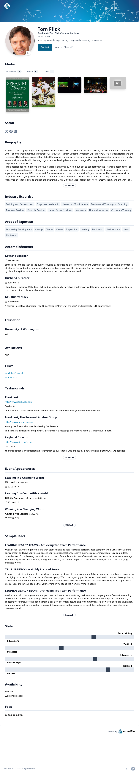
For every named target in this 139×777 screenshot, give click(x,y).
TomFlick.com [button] (12, 377)
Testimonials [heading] (15, 388)
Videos (48, 71)
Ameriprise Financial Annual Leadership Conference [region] (31, 426)
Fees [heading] (8, 706)
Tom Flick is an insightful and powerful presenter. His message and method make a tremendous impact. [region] (58, 430)
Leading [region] (85, 229)
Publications (13, 71)
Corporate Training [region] (121, 210)
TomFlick (49, 29)
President (58, 33)
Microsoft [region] (10, 446)
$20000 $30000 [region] (14, 714)
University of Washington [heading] (22, 329)
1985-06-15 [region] (13, 282)
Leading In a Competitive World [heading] (26, 493)
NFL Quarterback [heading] (16, 297)
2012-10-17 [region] (13, 486)
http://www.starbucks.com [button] (18, 401)
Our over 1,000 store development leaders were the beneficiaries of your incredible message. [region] (53, 410)
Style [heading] (8, 626)
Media (10, 64)
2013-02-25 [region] (13, 518)
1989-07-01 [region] (13, 260)
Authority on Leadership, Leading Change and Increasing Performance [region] (70, 40)
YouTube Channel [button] (14, 373)
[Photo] (44, 92)
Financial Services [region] (36, 210)
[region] (70, 36)
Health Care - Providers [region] (60, 210)
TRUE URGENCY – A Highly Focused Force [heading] (32, 569)
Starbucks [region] (10, 406)
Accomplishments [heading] (19, 247)
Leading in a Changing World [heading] (24, 477)
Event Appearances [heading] (20, 468)
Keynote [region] (9, 691)
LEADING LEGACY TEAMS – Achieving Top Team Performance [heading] (45, 590)
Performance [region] (113, 229)
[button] (6, 131)
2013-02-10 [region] (13, 502)
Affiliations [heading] (13, 348)
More (57, 47)
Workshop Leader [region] (14, 695)
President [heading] (11, 397)
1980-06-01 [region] (13, 301)
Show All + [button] (69, 185)
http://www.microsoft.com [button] (18, 442)
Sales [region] (126, 229)
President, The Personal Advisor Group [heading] (31, 417)
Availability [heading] (13, 684)
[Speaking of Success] (17, 94)
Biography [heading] (13, 142)
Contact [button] (45, 47)
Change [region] (39, 229)
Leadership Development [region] (19, 229)
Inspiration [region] (72, 229)
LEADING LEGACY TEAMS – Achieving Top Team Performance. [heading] (46, 545)
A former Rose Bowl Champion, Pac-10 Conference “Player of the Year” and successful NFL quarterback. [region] (58, 305)
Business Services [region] (15, 210)
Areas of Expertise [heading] (19, 221)
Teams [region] (49, 229)
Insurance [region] (81, 210)
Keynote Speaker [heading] (16, 256)
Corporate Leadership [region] (48, 204)
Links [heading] (9, 366)
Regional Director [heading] (17, 437)
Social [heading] (9, 123)
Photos (31, 71)
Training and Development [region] (19, 204)
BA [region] (6, 333)
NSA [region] (7, 355)
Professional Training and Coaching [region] (109, 204)
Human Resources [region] (98, 210)
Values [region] (59, 229)
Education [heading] (12, 320)
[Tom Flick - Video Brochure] (118, 83)
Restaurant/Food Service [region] (75, 204)
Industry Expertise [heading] (19, 196)
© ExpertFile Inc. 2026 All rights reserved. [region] (20, 769)
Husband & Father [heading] (17, 278)
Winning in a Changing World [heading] (24, 509)
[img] (69, 637)
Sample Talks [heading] (15, 536)
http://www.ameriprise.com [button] (19, 421)
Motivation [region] (97, 229)
